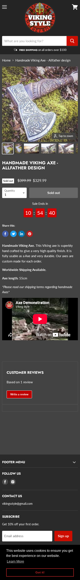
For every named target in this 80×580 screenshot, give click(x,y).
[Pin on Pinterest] (29, 234)
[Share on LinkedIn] (21, 234)
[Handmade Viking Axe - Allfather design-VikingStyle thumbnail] (7, 148)
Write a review (19, 394)
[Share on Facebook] (5, 234)
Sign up (63, 536)
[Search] (72, 41)
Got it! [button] (40, 572)
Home (6, 60)
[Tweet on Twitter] (13, 234)
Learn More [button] (15, 561)
